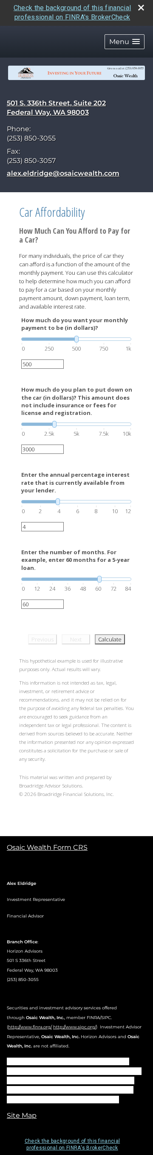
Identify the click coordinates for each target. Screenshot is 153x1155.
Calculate (110, 639)
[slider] (76, 339)
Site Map (22, 1115)
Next (76, 639)
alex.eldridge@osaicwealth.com (63, 173)
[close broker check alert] (141, 7)
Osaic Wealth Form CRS (47, 847)
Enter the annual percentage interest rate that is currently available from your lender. (75, 482)
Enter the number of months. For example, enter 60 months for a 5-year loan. (75, 559)
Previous (42, 639)
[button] (124, 41)
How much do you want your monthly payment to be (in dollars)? (74, 324)
